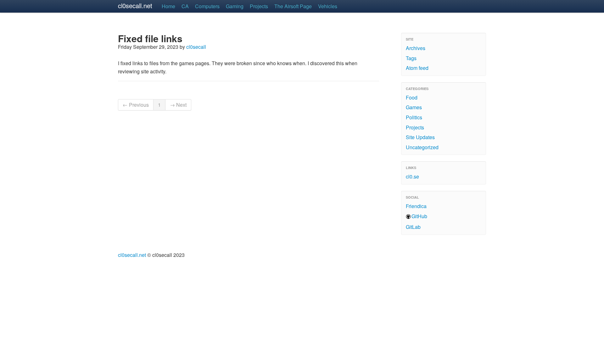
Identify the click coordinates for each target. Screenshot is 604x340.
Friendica (416, 206)
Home (168, 6)
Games (414, 107)
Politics (414, 117)
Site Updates (420, 137)
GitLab (413, 226)
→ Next (178, 104)
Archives (415, 48)
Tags (411, 58)
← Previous (136, 104)
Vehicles (327, 6)
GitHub (419, 216)
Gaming (234, 6)
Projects (259, 6)
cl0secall (196, 46)
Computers (207, 6)
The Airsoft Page (293, 6)
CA (185, 6)
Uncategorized (422, 147)
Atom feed (417, 67)
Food (411, 97)
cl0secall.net (135, 5)
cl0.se (412, 176)
